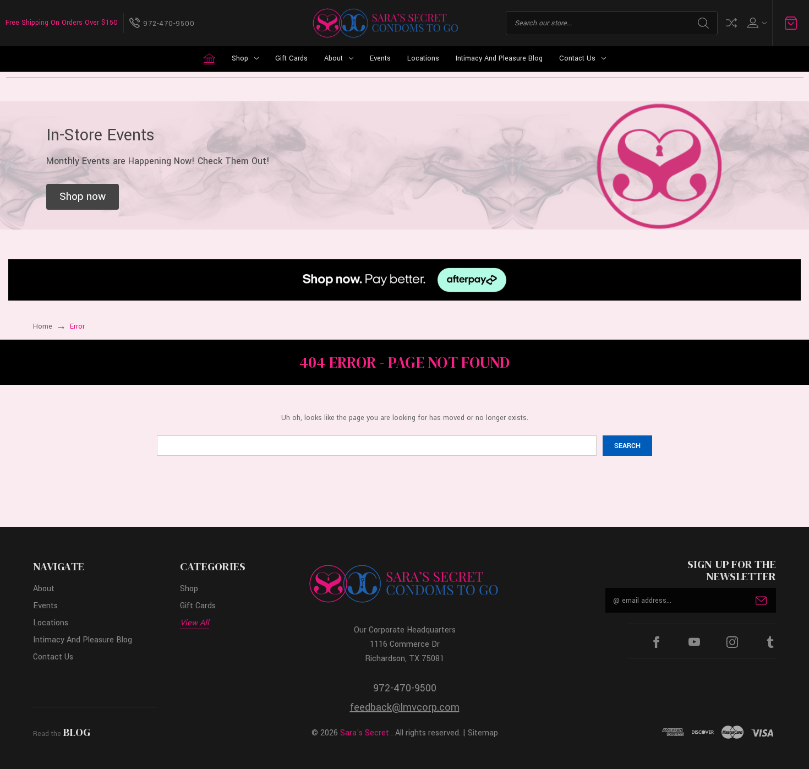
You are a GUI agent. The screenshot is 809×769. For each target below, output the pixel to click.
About (333, 58)
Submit (761, 600)
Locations (423, 58)
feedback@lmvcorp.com (405, 707)
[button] (82, 197)
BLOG (76, 732)
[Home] (209, 59)
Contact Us (577, 58)
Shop (240, 58)
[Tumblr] (770, 642)
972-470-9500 (404, 688)
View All (194, 623)
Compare (731, 23)
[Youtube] (694, 642)
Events (380, 58)
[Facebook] (656, 642)
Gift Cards (291, 58)
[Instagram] (732, 642)
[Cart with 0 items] (790, 23)
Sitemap (483, 733)
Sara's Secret (364, 733)
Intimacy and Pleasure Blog (499, 58)
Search (703, 23)
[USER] (756, 23)
